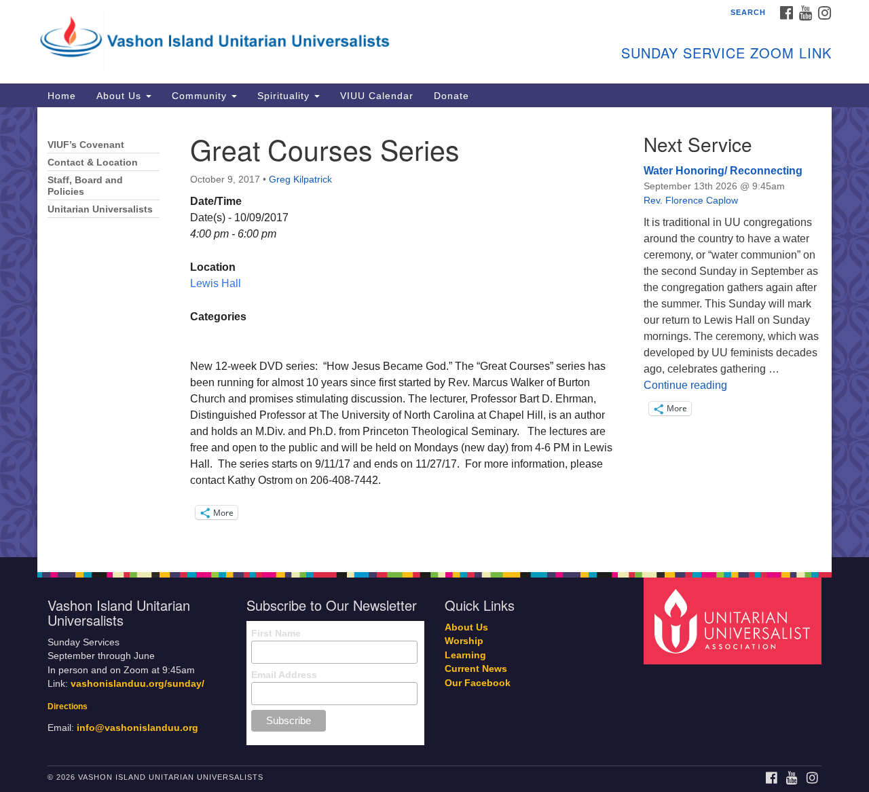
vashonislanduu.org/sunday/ (137, 684)
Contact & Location (93, 162)
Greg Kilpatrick (300, 179)
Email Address (284, 674)
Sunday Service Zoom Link (726, 52)
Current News (476, 669)
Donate (451, 95)
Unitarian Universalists (100, 209)
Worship (464, 641)
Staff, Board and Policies (85, 186)
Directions (68, 706)
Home (62, 95)
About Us (120, 95)
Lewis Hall (215, 283)
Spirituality (285, 95)
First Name (276, 633)
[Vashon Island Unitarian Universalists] (269, 37)
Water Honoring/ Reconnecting (723, 170)
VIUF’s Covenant (86, 145)
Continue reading (685, 385)
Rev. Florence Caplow (691, 200)
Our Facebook (478, 683)
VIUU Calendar (376, 95)
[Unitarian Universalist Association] (735, 620)
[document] (434, 332)
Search (748, 12)
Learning (465, 655)
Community (201, 95)
